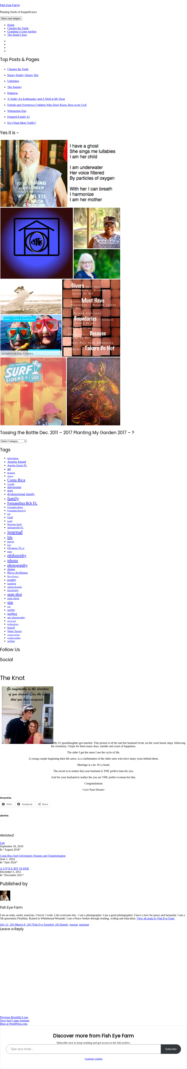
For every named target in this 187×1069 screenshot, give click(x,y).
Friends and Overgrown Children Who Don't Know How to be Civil (47, 104)
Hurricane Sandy (14, 524)
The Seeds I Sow (17, 34)
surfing (12, 614)
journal (15, 532)
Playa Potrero (13, 576)
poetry (11, 580)
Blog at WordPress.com (13, 1023)
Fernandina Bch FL (22, 503)
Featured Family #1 (18, 116)
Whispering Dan (16, 111)
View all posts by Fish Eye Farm (155, 918)
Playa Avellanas (17, 572)
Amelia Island (16, 462)
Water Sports (14, 631)
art (9, 469)
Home (10, 24)
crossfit (10, 484)
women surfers (13, 635)
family (13, 498)
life (10, 537)
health (9, 521)
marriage (84, 924)
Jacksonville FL (15, 527)
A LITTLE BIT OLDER (14, 868)
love (9, 545)
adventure (13, 458)
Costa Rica (16, 480)
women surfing (13, 638)
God (10, 517)
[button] (34, 173)
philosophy (16, 555)
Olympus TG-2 (15, 548)
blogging (11, 473)
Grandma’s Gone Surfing (21, 31)
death (10, 490)
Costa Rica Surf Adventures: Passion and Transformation (33, 855)
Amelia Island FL (17, 465)
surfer (11, 610)
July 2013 (55, 924)
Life (2, 843)
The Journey (14, 87)
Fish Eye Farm (10, 5)
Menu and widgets (11, 18)
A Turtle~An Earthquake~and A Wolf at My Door (36, 98)
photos (11, 569)
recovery (13, 590)
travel (11, 627)
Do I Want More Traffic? (21, 122)
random (11, 583)
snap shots (13, 598)
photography (17, 565)
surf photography (16, 617)
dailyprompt (14, 487)
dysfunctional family (21, 494)
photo (12, 560)
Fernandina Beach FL (16, 510)
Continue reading (93, 1058)
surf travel (11, 621)
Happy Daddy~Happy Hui (22, 75)
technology (13, 624)
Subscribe (171, 1049)
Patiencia (12, 93)
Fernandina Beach (15, 507)
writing (11, 641)
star (10, 602)
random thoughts (14, 587)
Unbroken (13, 81)
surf (9, 606)
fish (8, 514)
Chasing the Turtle (17, 28)
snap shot (14, 594)
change (10, 476)
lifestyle (10, 541)
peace (9, 551)
